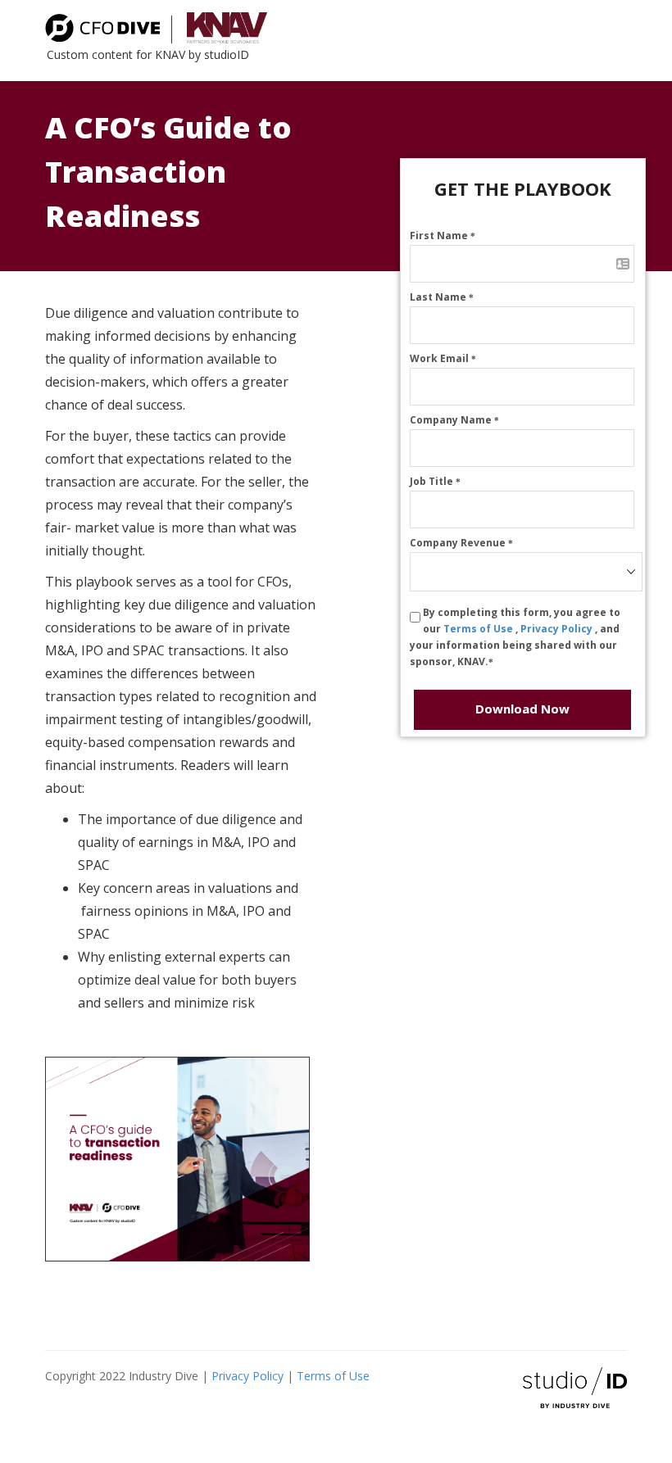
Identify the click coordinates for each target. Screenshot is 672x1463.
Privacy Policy (557, 629)
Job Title (435, 481)
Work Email (443, 358)
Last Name (442, 297)
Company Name (454, 420)
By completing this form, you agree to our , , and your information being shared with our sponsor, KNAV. (515, 636)
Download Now (522, 708)
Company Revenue (461, 543)
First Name (442, 235)
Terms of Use (479, 629)
